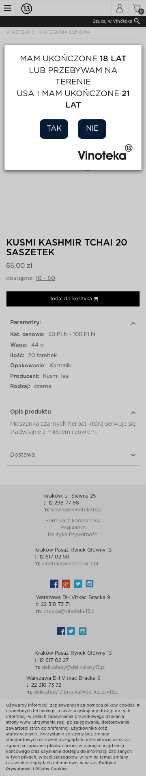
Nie (92, 128)
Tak (54, 128)
